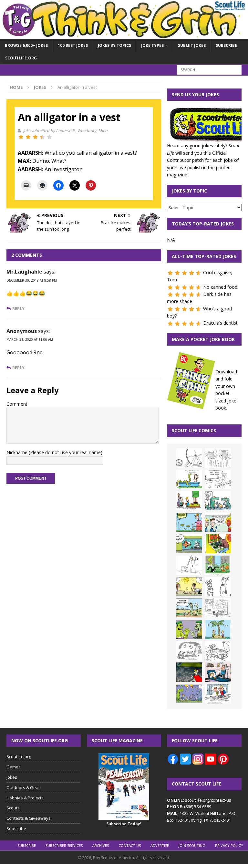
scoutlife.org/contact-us (199, 800)
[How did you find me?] (218, 565)
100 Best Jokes (73, 45)
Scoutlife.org (21, 58)
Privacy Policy (229, 845)
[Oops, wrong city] (218, 500)
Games (13, 767)
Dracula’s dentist (220, 323)
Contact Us (130, 845)
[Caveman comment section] (189, 651)
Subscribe (226, 45)
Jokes (11, 777)
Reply (18, 309)
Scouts (13, 808)
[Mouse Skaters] (218, 651)
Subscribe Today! (123, 824)
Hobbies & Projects (25, 798)
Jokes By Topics (114, 45)
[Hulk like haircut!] (189, 629)
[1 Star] (21, 137)
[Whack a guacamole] (218, 543)
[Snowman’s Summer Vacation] (218, 479)
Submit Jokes (192, 45)
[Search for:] (209, 70)
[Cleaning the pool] (189, 479)
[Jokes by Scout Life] (124, 35)
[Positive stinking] (218, 608)
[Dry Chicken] (189, 586)
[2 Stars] (28, 137)
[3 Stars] (35, 137)
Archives (100, 845)
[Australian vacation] (218, 458)
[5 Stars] (49, 137)
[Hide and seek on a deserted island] (218, 629)
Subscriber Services (64, 845)
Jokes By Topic (189, 191)
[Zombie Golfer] (189, 522)
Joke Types (152, 45)
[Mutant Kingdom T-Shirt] (218, 586)
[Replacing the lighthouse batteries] (189, 565)
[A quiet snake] (189, 608)
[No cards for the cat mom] (218, 672)
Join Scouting (192, 845)
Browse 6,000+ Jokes (26, 45)
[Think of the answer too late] (218, 693)
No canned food (220, 287)
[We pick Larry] (189, 500)
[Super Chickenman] (189, 672)
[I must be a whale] (189, 543)
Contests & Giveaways (28, 818)
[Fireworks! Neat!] (189, 693)
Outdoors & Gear (23, 787)
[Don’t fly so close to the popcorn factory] (218, 522)
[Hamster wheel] (189, 458)
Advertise (159, 845)
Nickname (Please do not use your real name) (54, 452)
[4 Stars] (42, 137)
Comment (16, 404)
